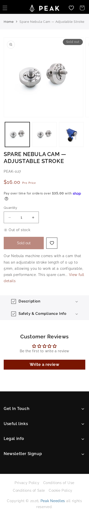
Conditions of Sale (29, 490)
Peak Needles (53, 501)
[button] (82, 7)
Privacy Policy (27, 483)
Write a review (44, 364)
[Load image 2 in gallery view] (44, 134)
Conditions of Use (58, 483)
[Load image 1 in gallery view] (17, 134)
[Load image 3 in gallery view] (71, 134)
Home (9, 22)
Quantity (10, 208)
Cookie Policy (60, 490)
